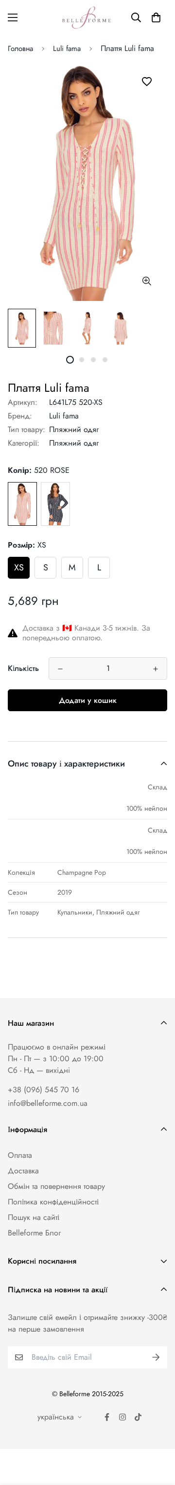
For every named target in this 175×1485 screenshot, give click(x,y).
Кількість (23, 668)
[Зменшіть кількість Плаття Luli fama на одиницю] (60, 669)
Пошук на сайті (33, 1217)
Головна (20, 48)
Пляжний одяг (74, 429)
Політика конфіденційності (53, 1201)
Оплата (20, 1155)
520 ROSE (22, 504)
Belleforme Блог (34, 1232)
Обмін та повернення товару (56, 1186)
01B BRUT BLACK (55, 504)
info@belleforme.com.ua (48, 1103)
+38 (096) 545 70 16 (43, 1089)
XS (19, 567)
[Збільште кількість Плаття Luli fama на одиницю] (155, 669)
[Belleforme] (87, 17)
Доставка (23, 1170)
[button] (156, 17)
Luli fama (67, 48)
